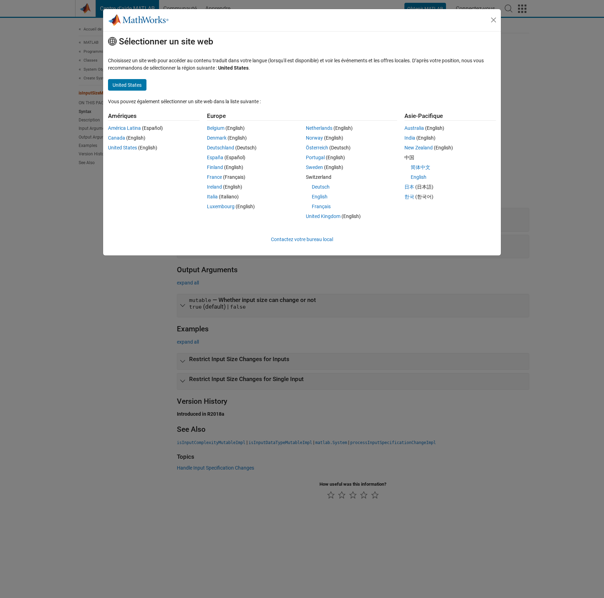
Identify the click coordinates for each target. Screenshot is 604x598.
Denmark (216, 138)
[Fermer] (493, 20)
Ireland (214, 187)
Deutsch (321, 187)
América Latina (124, 128)
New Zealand (418, 147)
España (215, 157)
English (320, 196)
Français (321, 206)
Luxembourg (221, 206)
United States (122, 147)
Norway (314, 138)
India (409, 138)
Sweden (314, 167)
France (214, 177)
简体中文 (420, 167)
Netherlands (319, 128)
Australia (414, 128)
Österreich (317, 147)
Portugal (315, 157)
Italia (212, 196)
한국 (409, 196)
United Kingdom (323, 216)
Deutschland (220, 147)
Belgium (215, 128)
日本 (409, 187)
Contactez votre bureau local (302, 239)
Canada (116, 138)
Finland (215, 167)
